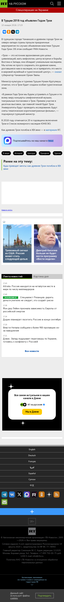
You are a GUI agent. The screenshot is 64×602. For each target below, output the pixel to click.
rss (57, 494)
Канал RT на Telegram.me (4, 494)
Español (32, 473)
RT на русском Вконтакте (12, 494)
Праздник (44, 153)
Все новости (32, 351)
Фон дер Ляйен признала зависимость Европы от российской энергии (30, 310)
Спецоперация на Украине (32, 10)
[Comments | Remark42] (32, 192)
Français (32, 461)
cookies (14, 598)
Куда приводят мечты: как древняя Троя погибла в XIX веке (32, 167)
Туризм (57, 153)
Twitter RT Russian (19, 494)
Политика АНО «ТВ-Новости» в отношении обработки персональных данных (32, 561)
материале (51, 129)
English (32, 449)
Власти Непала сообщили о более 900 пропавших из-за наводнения (31, 329)
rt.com (21, 543)
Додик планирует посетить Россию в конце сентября (32, 319)
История (18, 153)
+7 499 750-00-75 (48, 553)
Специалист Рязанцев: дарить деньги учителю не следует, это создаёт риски (28, 299)
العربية (32, 467)
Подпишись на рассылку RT (4, 502)
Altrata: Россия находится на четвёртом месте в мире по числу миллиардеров (29, 288)
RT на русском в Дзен (49, 494)
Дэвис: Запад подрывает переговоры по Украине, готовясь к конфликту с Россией (30, 340)
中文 (32, 485)
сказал (58, 71)
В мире (6, 153)
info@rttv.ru (38, 556)
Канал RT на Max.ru (27, 494)
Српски (32, 479)
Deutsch (32, 455)
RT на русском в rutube (34, 494)
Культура (31, 153)
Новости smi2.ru (6, 210)
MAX (50, 140)
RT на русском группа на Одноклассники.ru (42, 494)
